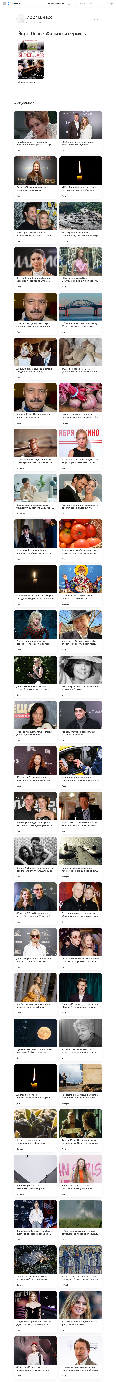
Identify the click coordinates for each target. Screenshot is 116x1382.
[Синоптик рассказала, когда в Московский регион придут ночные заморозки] (35, 1266)
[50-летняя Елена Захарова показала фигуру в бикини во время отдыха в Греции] (35, 767)
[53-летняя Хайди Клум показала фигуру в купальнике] (80, 1312)
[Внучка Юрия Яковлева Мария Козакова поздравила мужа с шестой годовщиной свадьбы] (35, 268)
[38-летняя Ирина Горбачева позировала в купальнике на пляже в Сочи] (35, 1357)
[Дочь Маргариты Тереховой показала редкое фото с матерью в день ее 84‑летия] (35, 132)
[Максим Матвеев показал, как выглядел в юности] (80, 722)
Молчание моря (26, 82)
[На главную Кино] (15, 3)
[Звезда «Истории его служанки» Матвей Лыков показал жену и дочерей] (80, 994)
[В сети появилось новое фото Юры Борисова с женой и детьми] (80, 903)
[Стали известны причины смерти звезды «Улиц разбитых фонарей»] (35, 586)
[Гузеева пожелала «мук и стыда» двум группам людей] (35, 722)
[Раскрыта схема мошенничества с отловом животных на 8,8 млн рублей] (80, 1085)
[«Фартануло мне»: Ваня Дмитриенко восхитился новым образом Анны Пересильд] (80, 268)
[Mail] (9, 3)
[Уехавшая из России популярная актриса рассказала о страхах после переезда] (80, 450)
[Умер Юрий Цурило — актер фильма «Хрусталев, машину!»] (35, 314)
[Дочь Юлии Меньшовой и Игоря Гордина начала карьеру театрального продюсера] (35, 359)
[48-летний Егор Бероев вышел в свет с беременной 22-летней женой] (35, 903)
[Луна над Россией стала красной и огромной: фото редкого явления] (35, 1040)
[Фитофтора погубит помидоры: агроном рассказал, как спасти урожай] (80, 540)
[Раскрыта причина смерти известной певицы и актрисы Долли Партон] (35, 631)
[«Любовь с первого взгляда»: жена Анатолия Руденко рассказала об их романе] (80, 132)
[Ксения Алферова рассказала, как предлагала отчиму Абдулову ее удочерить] (35, 858)
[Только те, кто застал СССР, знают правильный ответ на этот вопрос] (80, 1266)
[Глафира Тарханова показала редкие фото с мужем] (35, 177)
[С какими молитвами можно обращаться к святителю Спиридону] (80, 586)
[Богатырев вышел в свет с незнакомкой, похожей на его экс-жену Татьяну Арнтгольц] (35, 223)
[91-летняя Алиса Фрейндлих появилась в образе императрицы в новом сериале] (35, 540)
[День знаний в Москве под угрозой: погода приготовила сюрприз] (35, 677)
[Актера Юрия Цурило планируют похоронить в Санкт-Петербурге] (80, 1130)
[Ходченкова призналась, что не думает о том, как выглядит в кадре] (35, 1312)
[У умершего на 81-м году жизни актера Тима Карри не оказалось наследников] (80, 813)
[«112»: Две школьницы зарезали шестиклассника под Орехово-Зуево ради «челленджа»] (80, 177)
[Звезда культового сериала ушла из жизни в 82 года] (80, 677)
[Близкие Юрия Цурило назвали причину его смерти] (35, 404)
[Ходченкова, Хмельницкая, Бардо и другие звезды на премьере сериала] (35, 1221)
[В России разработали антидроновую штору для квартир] (35, 1176)
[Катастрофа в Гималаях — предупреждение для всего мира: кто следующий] (80, 223)
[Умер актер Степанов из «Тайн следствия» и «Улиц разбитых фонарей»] (80, 631)
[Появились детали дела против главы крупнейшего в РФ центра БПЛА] (35, 450)
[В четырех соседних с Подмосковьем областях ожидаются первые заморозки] (35, 1130)
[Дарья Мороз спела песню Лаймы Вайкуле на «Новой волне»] (35, 949)
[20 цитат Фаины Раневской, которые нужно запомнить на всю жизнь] (80, 1040)
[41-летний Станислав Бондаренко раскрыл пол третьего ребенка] (80, 949)
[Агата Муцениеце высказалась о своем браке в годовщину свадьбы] (80, 495)
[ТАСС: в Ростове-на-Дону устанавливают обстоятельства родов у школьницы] (80, 359)
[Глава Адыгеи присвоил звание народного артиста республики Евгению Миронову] (80, 1357)
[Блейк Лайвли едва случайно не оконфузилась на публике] (35, 994)
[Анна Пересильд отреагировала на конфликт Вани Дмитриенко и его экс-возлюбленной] (35, 813)
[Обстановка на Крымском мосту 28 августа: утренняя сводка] (80, 314)
